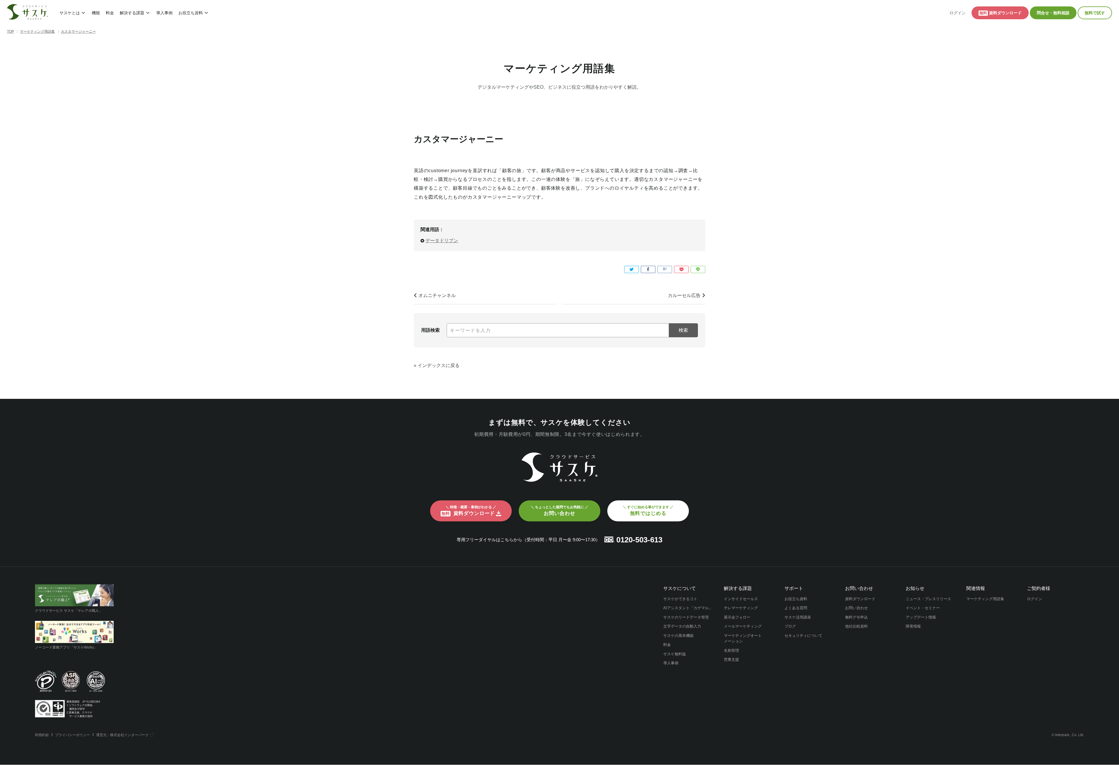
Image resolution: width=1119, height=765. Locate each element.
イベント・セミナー (923, 608)
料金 (110, 13)
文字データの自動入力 (682, 626)
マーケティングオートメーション (743, 638)
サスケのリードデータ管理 (686, 617)
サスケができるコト (680, 599)
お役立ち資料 (190, 13)
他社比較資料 (856, 626)
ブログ (790, 626)
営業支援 (731, 659)
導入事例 (164, 13)
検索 (683, 330)
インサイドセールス (741, 599)
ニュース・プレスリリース (928, 599)
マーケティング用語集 (985, 599)
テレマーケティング (741, 608)
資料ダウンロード (860, 599)
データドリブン (441, 240)
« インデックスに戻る (437, 365)
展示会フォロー (737, 617)
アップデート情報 (921, 617)
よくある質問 (795, 608)
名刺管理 (731, 650)
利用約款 (42, 735)
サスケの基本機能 (678, 635)
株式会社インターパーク (129, 735)
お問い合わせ (856, 608)
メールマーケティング (743, 626)
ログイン (957, 13)
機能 (96, 13)
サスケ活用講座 (797, 617)
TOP (10, 31)
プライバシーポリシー (72, 735)
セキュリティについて (803, 635)
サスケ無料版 (674, 654)
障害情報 (913, 626)
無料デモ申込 (856, 617)
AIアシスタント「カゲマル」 (687, 608)
